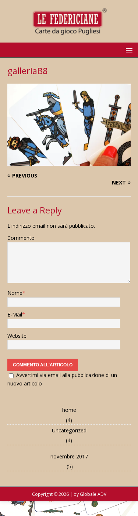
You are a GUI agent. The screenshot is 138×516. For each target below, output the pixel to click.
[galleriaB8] (69, 161)
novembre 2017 (69, 456)
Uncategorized (69, 430)
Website (16, 335)
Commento (21, 237)
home (69, 409)
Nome (14, 292)
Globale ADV (93, 494)
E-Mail (14, 314)
